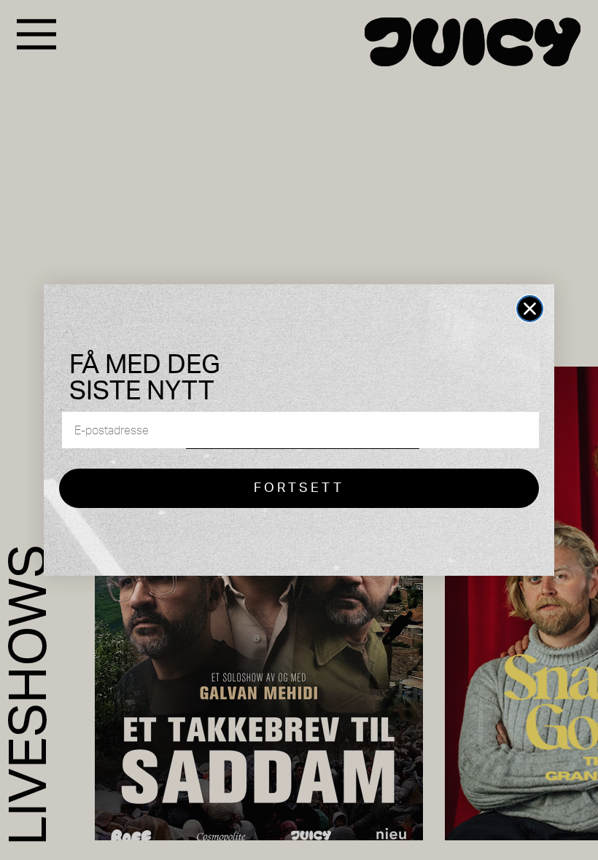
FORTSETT (299, 488)
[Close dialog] (530, 308)
